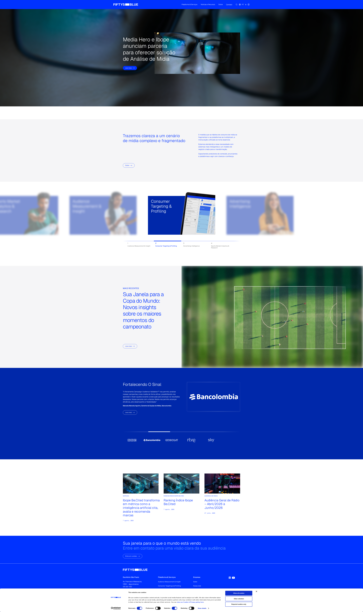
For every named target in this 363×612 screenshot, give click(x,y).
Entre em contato (131, 556)
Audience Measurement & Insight (169, 582)
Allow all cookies (238, 593)
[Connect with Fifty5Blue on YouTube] (233, 577)
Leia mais (128, 61)
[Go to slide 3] (171, 440)
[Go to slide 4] (191, 440)
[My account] (249, 4)
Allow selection (239, 599)
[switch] (158, 608)
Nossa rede (197, 586)
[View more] (75, 222)
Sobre (127, 165)
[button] (189, 4)
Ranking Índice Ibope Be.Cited (178, 502)
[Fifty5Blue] (125, 4)
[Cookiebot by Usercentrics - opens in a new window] (116, 608)
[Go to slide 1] (132, 440)
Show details (202, 608)
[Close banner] (256, 591)
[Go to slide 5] (211, 440)
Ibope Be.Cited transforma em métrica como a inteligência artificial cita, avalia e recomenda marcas (141, 507)
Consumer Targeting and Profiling (169, 586)
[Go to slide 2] (152, 440)
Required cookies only (238, 604)
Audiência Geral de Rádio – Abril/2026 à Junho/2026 (221, 504)
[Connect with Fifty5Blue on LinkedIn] (229, 577)
